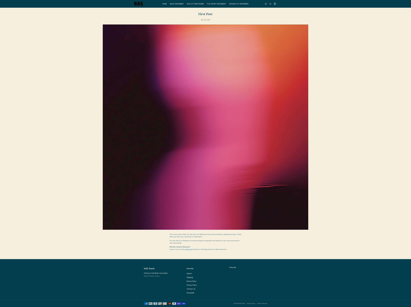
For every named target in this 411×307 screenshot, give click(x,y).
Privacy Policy (192, 285)
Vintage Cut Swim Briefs (239, 4)
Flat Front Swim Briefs (216, 4)
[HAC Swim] (146, 3)
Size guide (190, 293)
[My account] (270, 4)
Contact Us (191, 289)
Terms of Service (262, 303)
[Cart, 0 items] (275, 4)
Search (189, 273)
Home (164, 4)
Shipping (190, 277)
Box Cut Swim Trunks (195, 4)
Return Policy (191, 281)
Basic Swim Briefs (177, 4)
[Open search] (266, 4)
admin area (189, 249)
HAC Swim (149, 268)
